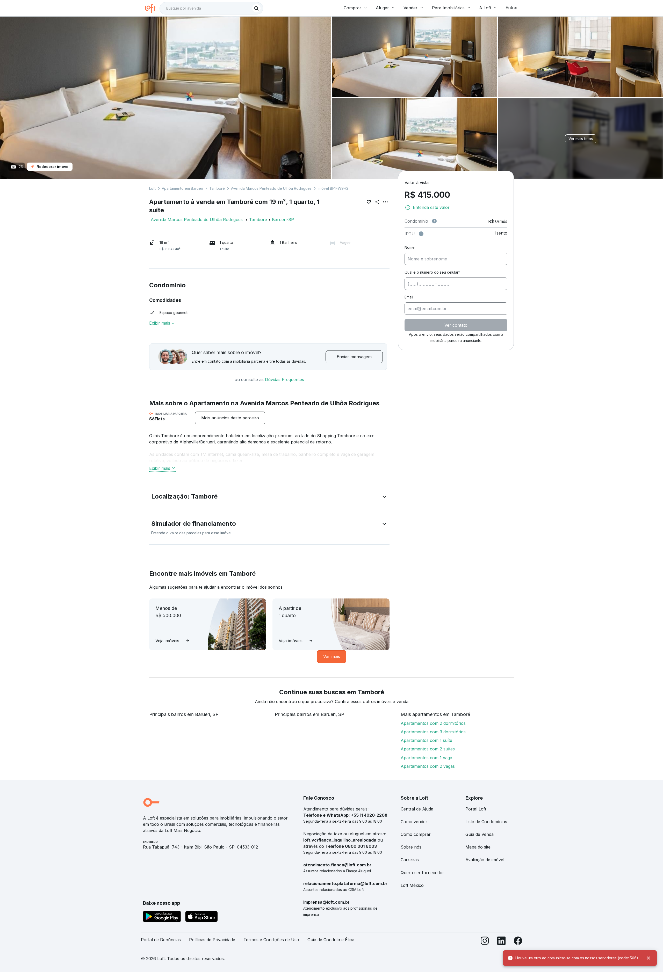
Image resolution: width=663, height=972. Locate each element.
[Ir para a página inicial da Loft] (152, 8)
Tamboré (217, 188)
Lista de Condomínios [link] (486, 821)
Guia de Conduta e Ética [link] (330, 939)
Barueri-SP (283, 219)
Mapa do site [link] (478, 847)
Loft (152, 188)
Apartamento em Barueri (182, 188)
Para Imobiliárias (448, 7)
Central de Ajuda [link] (417, 809)
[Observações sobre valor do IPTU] (421, 234)
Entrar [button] (512, 7)
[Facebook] (518, 942)
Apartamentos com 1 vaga (426, 757)
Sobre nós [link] (411, 847)
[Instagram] (485, 942)
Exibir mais (159, 468)
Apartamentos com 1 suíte (426, 740)
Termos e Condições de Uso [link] (271, 939)
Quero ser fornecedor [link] (422, 872)
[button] (269, 497)
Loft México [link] (412, 885)
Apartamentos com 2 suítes (428, 748)
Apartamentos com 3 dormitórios (433, 731)
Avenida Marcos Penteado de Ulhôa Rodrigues (271, 188)
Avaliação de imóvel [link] (484, 859)
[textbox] (211, 8)
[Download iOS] (201, 917)
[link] (230, 418)
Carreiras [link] (410, 859)
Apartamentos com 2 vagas (428, 766)
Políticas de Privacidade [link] (212, 939)
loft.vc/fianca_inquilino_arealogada (339, 840)
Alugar (382, 7)
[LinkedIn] (501, 942)
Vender (410, 7)
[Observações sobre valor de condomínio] (434, 221)
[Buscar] (256, 8)
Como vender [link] (414, 821)
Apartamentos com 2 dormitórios (433, 723)
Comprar (352, 7)
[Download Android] (162, 917)
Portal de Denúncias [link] (161, 939)
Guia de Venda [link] (479, 834)
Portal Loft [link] (475, 809)
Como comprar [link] (416, 834)
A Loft (485, 7)
